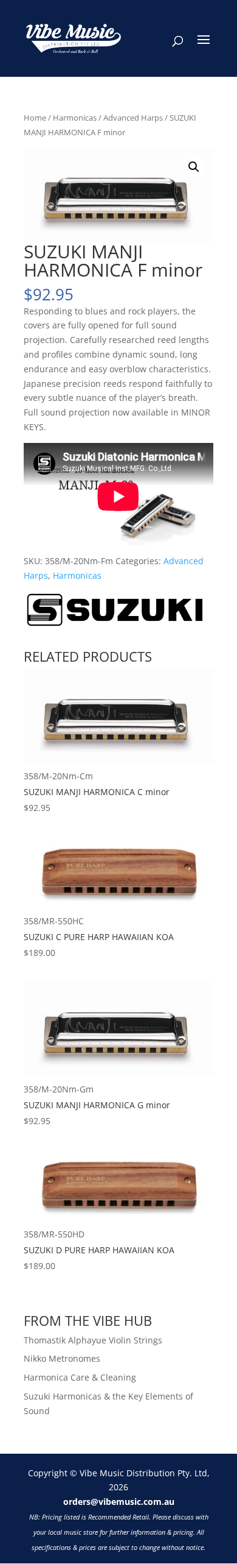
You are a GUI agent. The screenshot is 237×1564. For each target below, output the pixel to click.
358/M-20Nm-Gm (97, 1105)
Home (35, 117)
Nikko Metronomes (62, 1358)
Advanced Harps (133, 117)
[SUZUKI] (115, 612)
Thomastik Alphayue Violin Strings (93, 1340)
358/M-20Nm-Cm (97, 791)
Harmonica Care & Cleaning (80, 1377)
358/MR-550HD (99, 1250)
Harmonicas (75, 117)
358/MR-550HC (99, 936)
